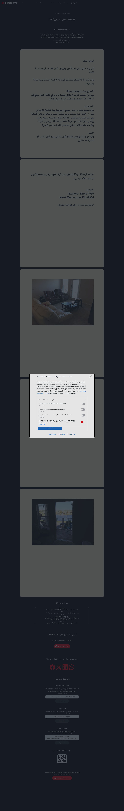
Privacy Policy (71, 434)
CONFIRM (50, 428)
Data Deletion (52, 434)
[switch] (83, 404)
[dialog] (62, 405)
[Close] (91, 377)
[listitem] (62, 400)
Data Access (62, 434)
